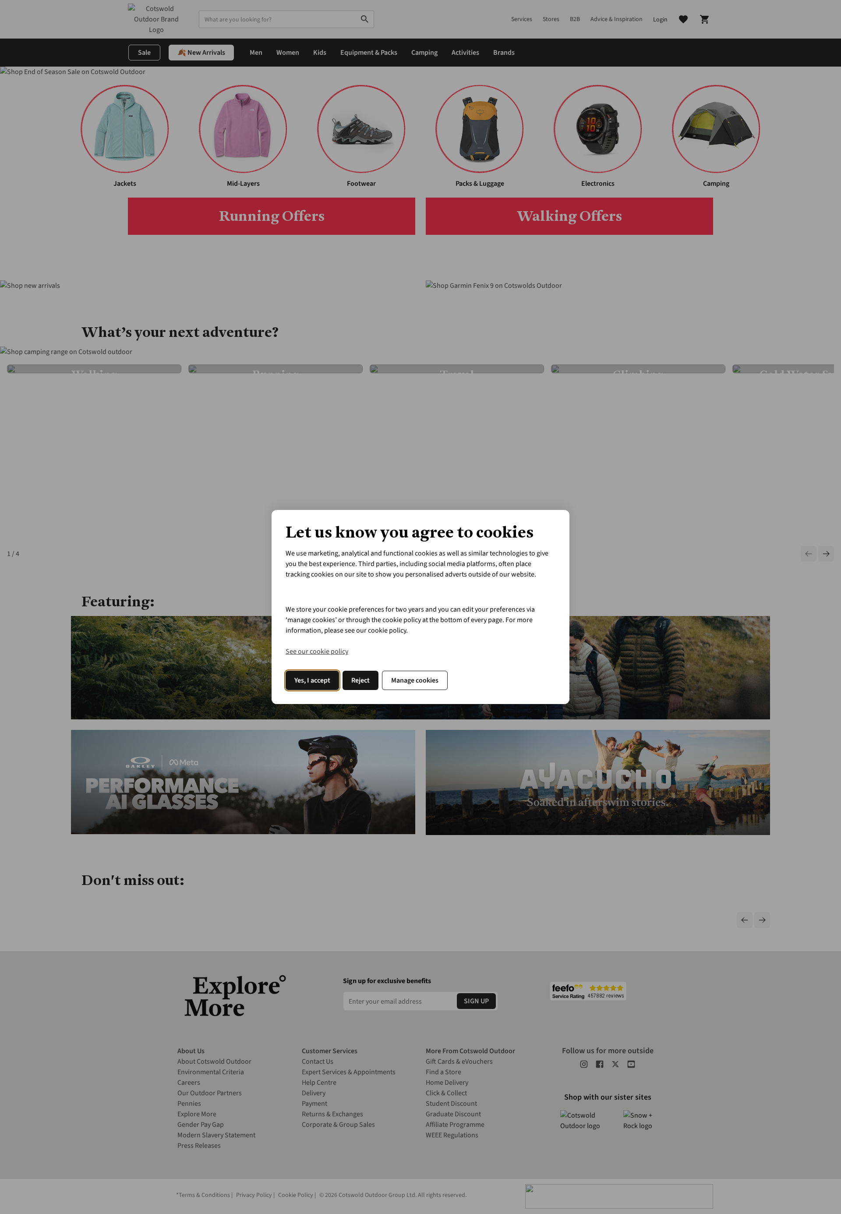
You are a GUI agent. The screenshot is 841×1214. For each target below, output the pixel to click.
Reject (360, 680)
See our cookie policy (317, 651)
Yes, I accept (312, 680)
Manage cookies (414, 680)
